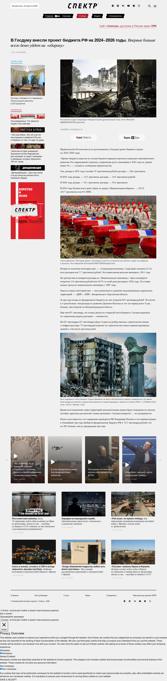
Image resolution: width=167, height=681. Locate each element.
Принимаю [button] (5, 616)
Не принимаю (17, 616)
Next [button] (160, 459)
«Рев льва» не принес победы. (132, 522)
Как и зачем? (6, 613)
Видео (97, 15)
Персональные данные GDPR (144, 595)
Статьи (82, 15)
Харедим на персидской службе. (81, 521)
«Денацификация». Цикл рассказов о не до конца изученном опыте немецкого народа (27, 175)
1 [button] (79, 485)
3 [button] (87, 485)
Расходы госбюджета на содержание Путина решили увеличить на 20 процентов (26, 101)
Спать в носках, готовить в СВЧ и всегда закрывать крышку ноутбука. (34, 569)
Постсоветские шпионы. (33, 523)
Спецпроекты (115, 15)
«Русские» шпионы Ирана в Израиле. (131, 570)
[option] (27, 459)
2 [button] (83, 485)
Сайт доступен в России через (127, 26)
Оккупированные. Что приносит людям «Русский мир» (25, 122)
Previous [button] (7, 459)
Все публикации (41, 595)
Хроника (66, 15)
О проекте (15, 595)
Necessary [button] (5, 650)
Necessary (7, 653)
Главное (49, 15)
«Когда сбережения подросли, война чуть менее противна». (83, 570)
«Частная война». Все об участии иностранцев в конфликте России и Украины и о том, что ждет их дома (27, 137)
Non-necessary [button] (7, 665)
